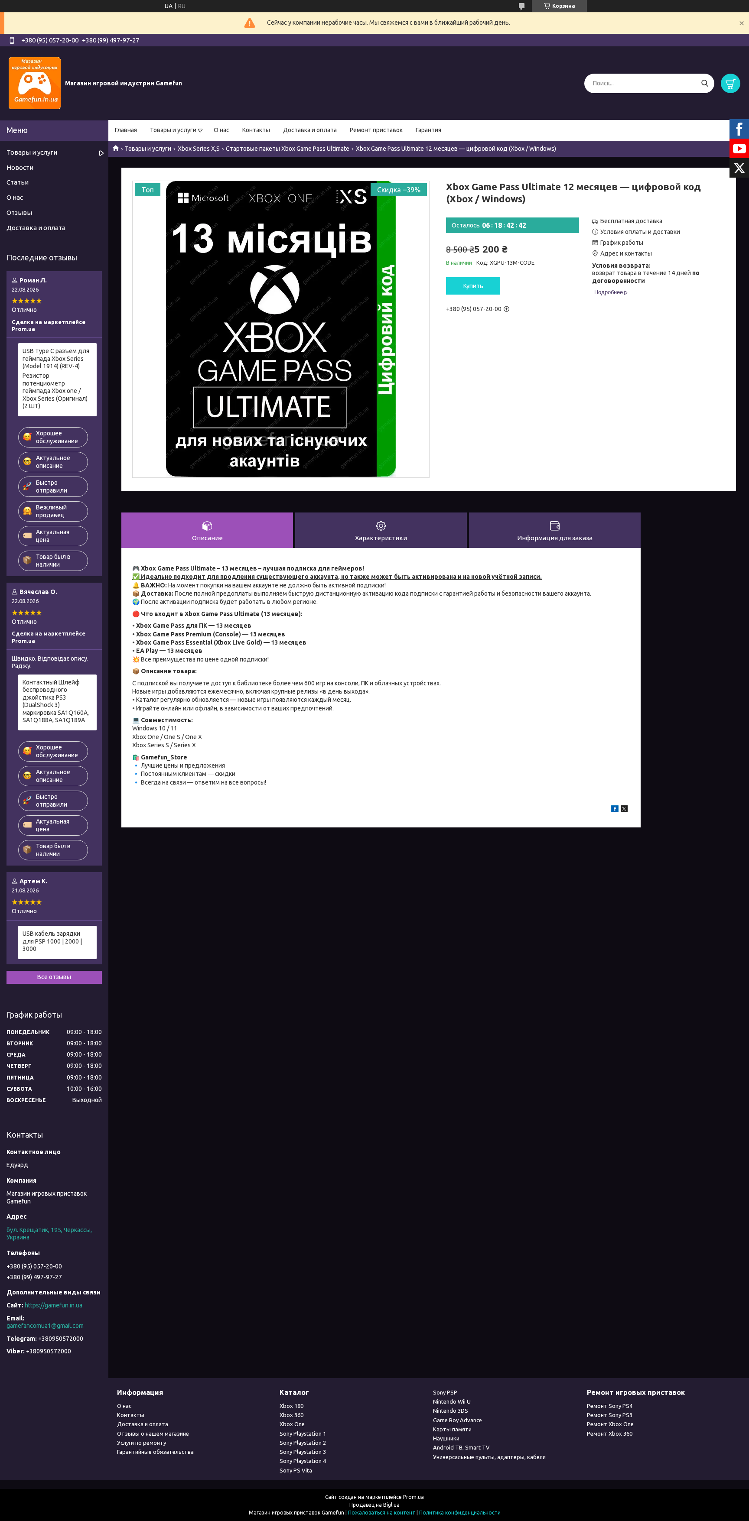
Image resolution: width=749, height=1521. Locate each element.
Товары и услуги (173, 129)
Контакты (256, 129)
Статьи (18, 182)
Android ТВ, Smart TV (461, 1447)
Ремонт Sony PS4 (609, 1406)
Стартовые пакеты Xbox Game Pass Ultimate (287, 148)
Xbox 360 (291, 1415)
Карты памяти (452, 1429)
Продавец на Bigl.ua (374, 1505)
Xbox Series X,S (199, 148)
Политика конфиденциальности (460, 1512)
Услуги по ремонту (141, 1443)
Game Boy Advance (457, 1420)
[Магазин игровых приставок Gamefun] (35, 82)
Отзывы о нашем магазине (153, 1433)
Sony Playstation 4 (303, 1461)
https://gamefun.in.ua (53, 1305)
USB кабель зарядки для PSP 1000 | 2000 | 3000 (52, 941)
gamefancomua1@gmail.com (45, 1325)
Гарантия (428, 129)
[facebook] (615, 810)
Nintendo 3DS (450, 1410)
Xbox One (292, 1424)
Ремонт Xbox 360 (609, 1433)
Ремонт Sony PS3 (609, 1415)
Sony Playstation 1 (303, 1433)
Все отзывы (54, 976)
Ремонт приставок (376, 129)
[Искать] (704, 83)
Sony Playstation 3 (303, 1452)
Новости (20, 167)
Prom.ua (413, 1497)
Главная (126, 129)
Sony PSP (445, 1392)
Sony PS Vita (296, 1470)
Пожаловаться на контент (381, 1512)
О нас (221, 129)
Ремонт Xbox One (610, 1424)
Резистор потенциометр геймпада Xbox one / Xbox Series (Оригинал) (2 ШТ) (55, 390)
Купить (473, 285)
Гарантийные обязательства (155, 1452)
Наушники (446, 1438)
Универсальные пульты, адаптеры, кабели (489, 1457)
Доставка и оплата (310, 129)
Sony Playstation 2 (303, 1443)
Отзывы (19, 212)
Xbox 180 (291, 1406)
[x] (624, 810)
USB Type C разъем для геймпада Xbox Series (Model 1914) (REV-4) (56, 358)
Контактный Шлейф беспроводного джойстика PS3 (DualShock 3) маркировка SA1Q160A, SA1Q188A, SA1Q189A (56, 701)
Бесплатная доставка (631, 220)
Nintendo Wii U (452, 1401)
